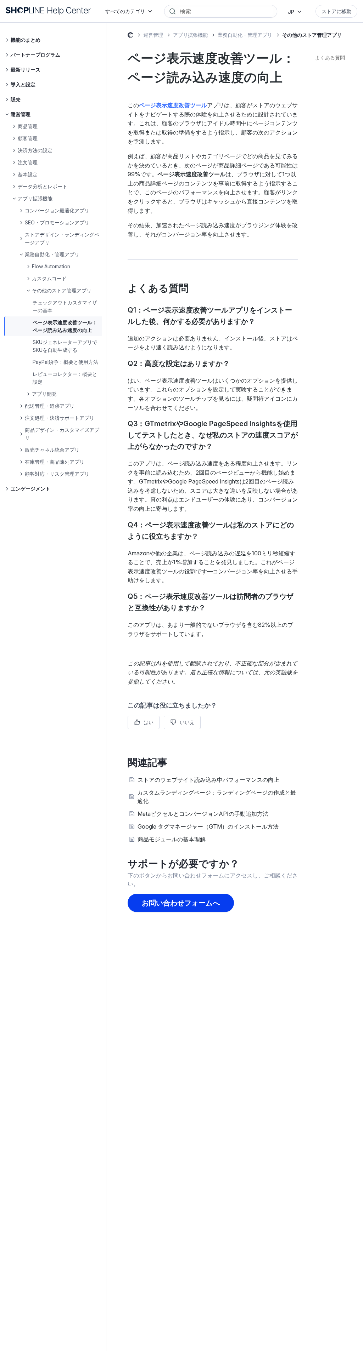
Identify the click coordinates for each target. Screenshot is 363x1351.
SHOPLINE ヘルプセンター (130, 36)
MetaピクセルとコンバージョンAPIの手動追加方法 (203, 813)
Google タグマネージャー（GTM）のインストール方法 (208, 826)
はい (148, 722)
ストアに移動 (336, 11)
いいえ (187, 722)
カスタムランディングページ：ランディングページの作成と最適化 (216, 797)
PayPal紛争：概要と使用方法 (65, 362)
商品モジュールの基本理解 (172, 839)
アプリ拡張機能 (190, 35)
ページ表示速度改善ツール (173, 105)
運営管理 (153, 35)
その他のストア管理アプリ (312, 35)
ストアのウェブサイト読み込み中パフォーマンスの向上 (208, 779)
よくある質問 (330, 58)
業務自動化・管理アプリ (245, 35)
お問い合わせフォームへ (181, 903)
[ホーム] (48, 11)
